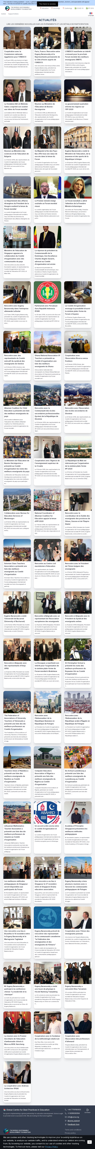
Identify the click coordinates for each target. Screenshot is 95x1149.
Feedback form (73, 1124)
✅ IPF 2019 (90, 8)
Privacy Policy (51, 1147)
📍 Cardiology (67, 8)
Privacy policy (70, 1133)
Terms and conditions (73, 1130)
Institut (3, 14)
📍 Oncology (55, 8)
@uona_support (74, 1121)
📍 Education (44, 8)
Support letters (13, 14)
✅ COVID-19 (79, 8)
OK (90, 1142)
